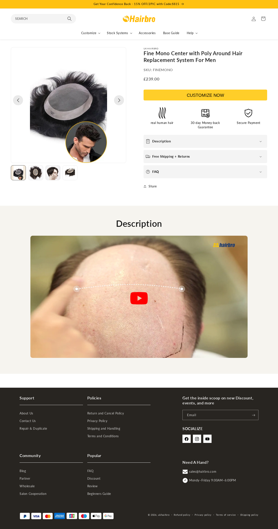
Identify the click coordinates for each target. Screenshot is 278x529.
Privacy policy (203, 514)
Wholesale (27, 486)
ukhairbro (163, 514)
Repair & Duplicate (33, 429)
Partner (25, 478)
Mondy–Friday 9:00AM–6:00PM (212, 480)
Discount (94, 478)
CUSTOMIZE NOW (205, 95)
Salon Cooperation (33, 494)
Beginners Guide (99, 494)
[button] (43, 18)
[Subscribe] (253, 415)
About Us (26, 413)
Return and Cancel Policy (105, 413)
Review (92, 486)
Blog (23, 471)
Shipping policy (249, 514)
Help (190, 33)
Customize (88, 33)
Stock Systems (117, 33)
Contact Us (28, 421)
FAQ (90, 471)
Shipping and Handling (103, 429)
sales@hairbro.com (202, 472)
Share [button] (153, 186)
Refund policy (182, 514)
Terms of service (226, 514)
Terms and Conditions (103, 436)
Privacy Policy (97, 421)
